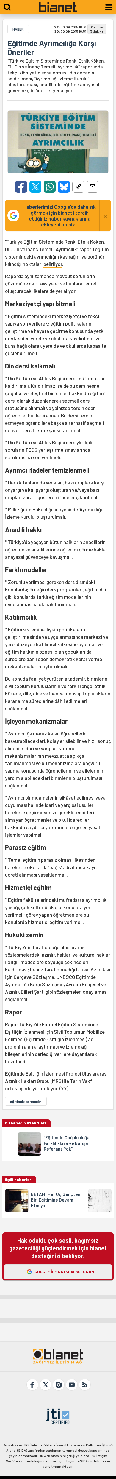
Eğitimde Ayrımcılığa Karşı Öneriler (51, 48)
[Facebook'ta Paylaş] (21, 187)
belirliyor (52, 264)
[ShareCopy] (78, 187)
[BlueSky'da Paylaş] (64, 187)
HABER (18, 29)
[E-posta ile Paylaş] (92, 187)
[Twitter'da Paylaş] (35, 187)
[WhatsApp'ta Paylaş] (50, 187)
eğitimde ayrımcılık (26, 1101)
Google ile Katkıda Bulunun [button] (64, 1271)
